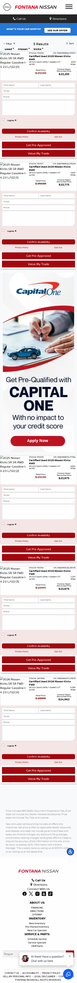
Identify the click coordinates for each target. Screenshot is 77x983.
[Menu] (69, 7)
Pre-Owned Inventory (37, 926)
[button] (70, 851)
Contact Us (12, 973)
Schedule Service (37, 939)
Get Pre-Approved (38, 145)
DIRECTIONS (37, 911)
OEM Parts (37, 946)
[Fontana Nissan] (30, 7)
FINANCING (37, 907)
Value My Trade (38, 153)
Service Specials (37, 942)
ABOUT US (37, 902)
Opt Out (58, 136)
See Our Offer (57, 30)
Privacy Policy (21, 136)
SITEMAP (37, 914)
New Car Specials (37, 930)
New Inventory (37, 923)
